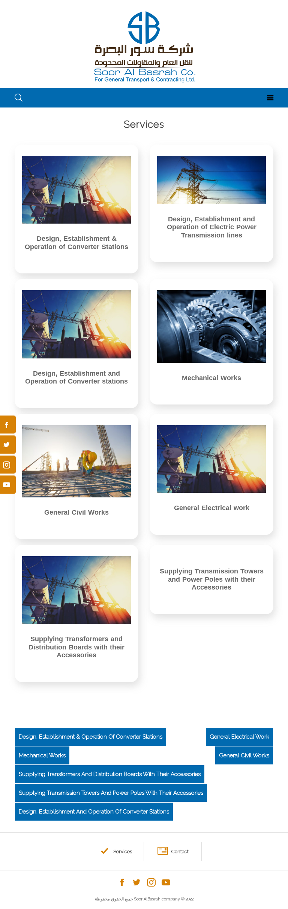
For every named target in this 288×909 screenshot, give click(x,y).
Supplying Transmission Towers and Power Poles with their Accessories (111, 793)
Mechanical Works (42, 755)
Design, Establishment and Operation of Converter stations (94, 811)
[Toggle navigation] (270, 97)
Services (122, 851)
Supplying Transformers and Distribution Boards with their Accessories (110, 774)
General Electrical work (239, 736)
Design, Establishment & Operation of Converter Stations (90, 736)
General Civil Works (244, 755)
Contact (180, 851)
